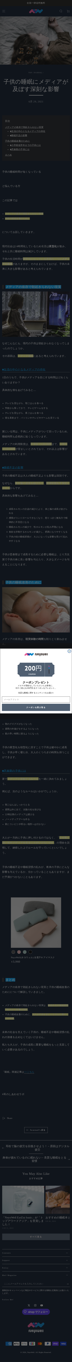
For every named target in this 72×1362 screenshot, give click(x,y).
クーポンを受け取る (36, 707)
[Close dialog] (69, 651)
